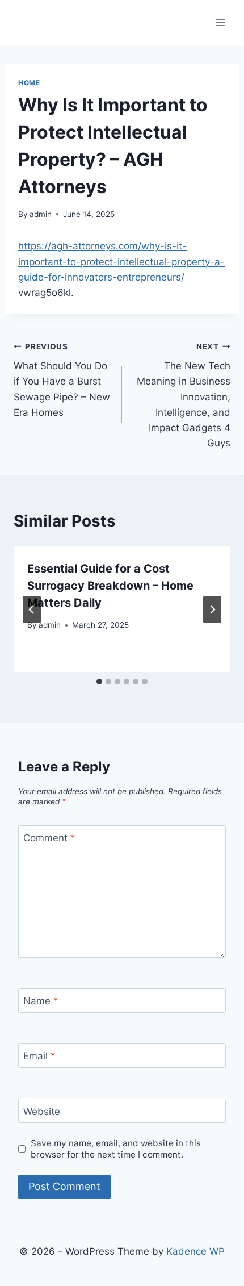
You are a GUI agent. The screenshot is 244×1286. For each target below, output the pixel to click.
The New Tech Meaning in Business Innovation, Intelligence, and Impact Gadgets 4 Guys (183, 395)
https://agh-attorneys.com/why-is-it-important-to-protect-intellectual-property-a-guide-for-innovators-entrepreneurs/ (121, 261)
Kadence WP (195, 1251)
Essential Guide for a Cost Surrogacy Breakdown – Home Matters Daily (110, 585)
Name (40, 1001)
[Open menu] (219, 22)
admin (41, 214)
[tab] (99, 681)
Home (29, 82)
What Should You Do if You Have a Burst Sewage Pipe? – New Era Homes (62, 380)
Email (39, 1056)
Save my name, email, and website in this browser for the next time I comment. (116, 1149)
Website (41, 1111)
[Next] (212, 609)
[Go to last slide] (32, 609)
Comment (49, 838)
